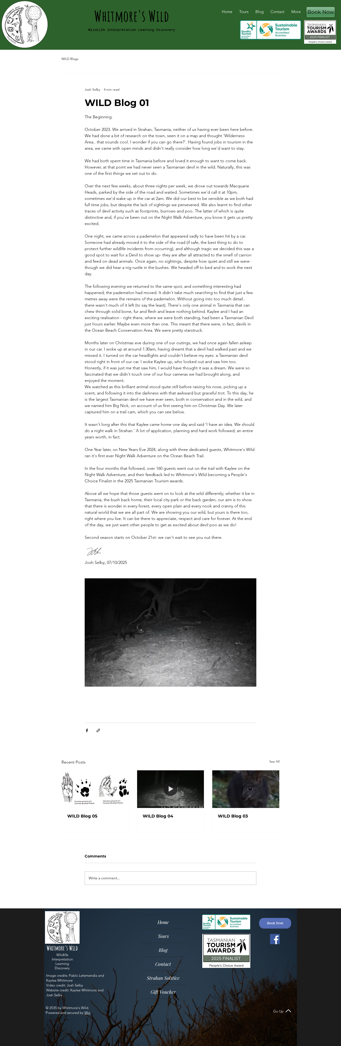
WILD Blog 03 (233, 816)
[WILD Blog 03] (245, 789)
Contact (163, 964)
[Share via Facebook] (87, 730)
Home (163, 922)
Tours (163, 936)
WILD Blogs (69, 59)
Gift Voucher (163, 992)
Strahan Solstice (163, 978)
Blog (163, 950)
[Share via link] (98, 730)
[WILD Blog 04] (170, 789)
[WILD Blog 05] (95, 789)
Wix (87, 1012)
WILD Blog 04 (158, 816)
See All (274, 761)
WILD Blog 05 (82, 816)
